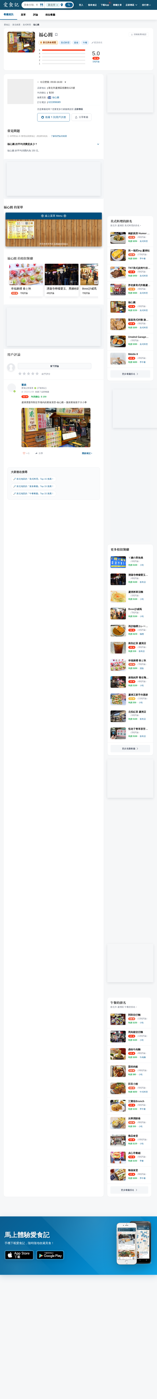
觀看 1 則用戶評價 (55, 117)
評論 (35, 14)
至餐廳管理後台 (61, 244)
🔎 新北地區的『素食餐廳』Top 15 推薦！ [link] (33, 486)
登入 (81, 5)
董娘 (23, 384)
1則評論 (96, 62)
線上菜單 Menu (53, 215)
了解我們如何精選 (59, 136)
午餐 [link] (85, 42)
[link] (144, 241)
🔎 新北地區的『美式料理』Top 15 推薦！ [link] (33, 479)
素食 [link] (76, 42)
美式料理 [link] (65, 42)
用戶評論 (13, 354)
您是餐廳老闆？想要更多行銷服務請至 (60, 109)
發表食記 (92, 5)
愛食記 (7, 25)
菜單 (23, 14)
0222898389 (54, 102)
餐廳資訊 (8, 14)
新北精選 (16, 25)
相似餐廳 (50, 14)
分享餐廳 (83, 117)
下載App (105, 5)
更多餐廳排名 (128, 374)
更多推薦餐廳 (128, 748)
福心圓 (46, 34)
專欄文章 (117, 5)
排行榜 (145, 5)
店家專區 (130, 5)
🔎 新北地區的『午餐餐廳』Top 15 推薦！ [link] (33, 493)
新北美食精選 (49, 42)
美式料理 (27, 25)
